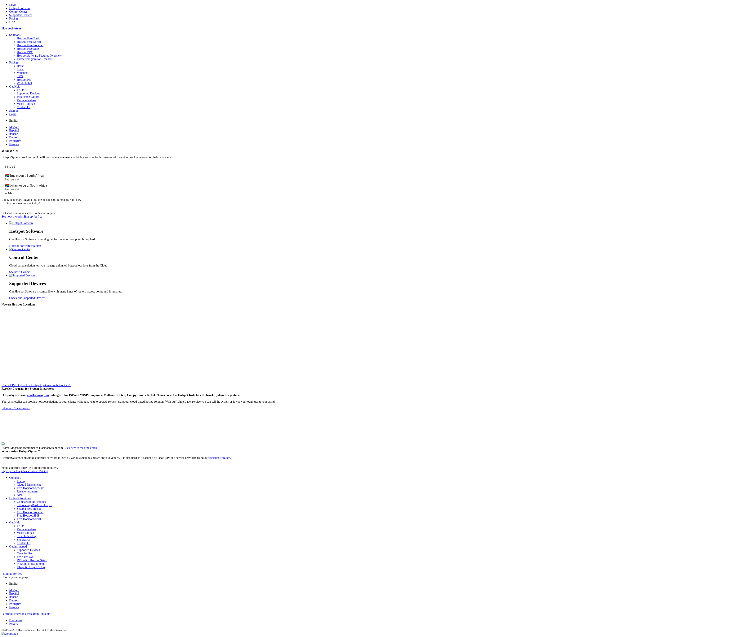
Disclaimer (15, 620)
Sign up (14, 110)
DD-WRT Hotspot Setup (32, 560)
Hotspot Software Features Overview (39, 55)
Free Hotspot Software (30, 488)
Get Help (14, 86)
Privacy (13, 623)
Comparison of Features (31, 501)
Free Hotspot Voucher (30, 512)
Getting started (18, 546)
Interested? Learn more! (16, 408)
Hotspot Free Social (29, 41)
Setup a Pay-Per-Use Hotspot (34, 505)
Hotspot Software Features (25, 245)
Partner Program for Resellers (34, 59)
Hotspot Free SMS (28, 48)
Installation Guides (28, 96)
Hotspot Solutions (20, 498)
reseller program (38, 395)
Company (15, 477)
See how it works (12, 216)
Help (12, 22)
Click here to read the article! (81, 447)
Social (20, 69)
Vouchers (22, 72)
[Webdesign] (10, 633)
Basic (20, 65)
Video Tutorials (26, 103)
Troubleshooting (27, 536)
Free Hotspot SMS (28, 515)
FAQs (20, 90)
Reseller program (27, 491)
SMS (20, 76)
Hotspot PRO (25, 52)
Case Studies (24, 553)
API (19, 494)
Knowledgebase (26, 100)
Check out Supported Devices (27, 298)
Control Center (18, 11)
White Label (24, 83)
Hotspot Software (19, 8)
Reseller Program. (220, 457)
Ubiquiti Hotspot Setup (31, 567)
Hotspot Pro (24, 79)
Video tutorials (25, 532)
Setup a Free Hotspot (29, 508)
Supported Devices (20, 15)
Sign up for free (32, 216)
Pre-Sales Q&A (26, 556)
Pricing (13, 18)
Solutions (14, 35)
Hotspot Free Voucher (30, 45)
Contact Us (23, 107)
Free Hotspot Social (29, 519)
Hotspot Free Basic (28, 38)
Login (12, 4)
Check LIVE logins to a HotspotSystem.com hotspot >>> (36, 385)
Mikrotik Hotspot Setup (31, 563)
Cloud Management (29, 484)
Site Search (23, 539)
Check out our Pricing (34, 471)
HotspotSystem (11, 28)
